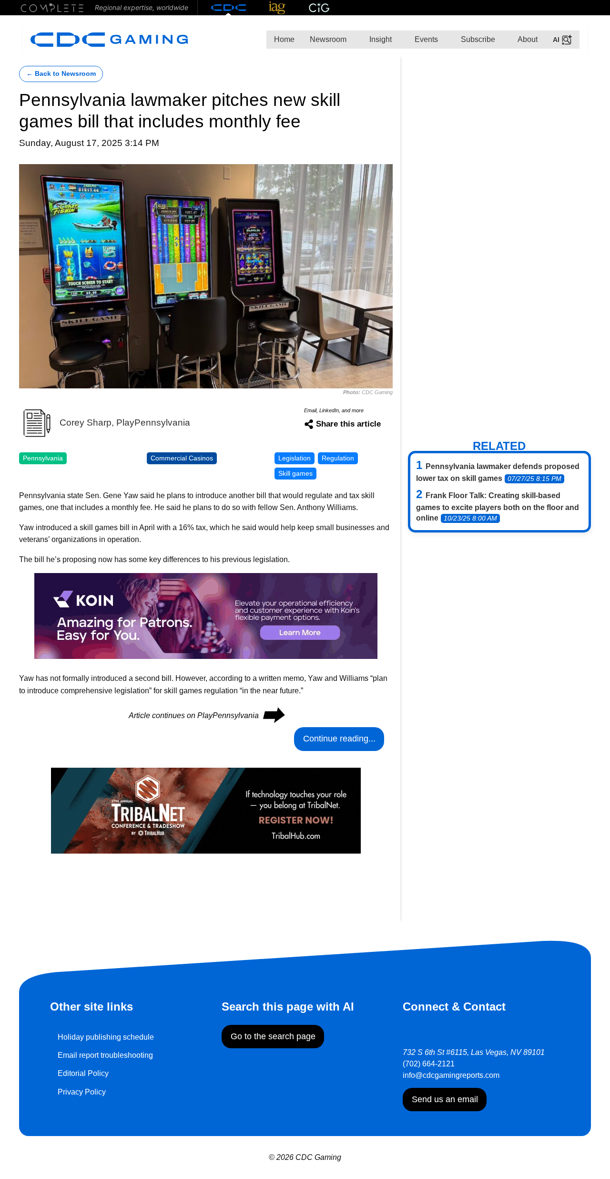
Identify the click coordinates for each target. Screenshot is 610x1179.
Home (284, 39)
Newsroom (328, 39)
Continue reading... (339, 738)
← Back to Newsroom (61, 73)
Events (425, 39)
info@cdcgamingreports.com (451, 1075)
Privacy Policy (82, 1092)
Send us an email (445, 1099)
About (527, 39)
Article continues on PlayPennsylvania (206, 715)
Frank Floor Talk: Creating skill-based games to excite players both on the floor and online (497, 506)
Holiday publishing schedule (106, 1037)
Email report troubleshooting (105, 1055)
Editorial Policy (83, 1073)
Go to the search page (273, 1036)
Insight (379, 39)
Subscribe (477, 39)
